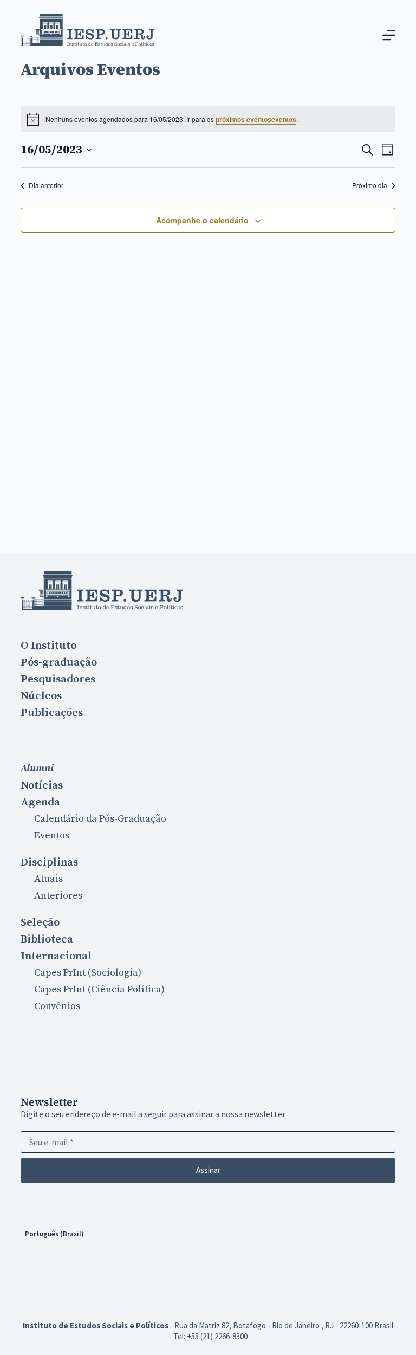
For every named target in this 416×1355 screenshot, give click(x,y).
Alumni (37, 768)
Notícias (42, 785)
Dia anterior (46, 185)
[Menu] (388, 35)
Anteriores (58, 895)
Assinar (208, 1170)
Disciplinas (49, 862)
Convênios (57, 1006)
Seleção (40, 922)
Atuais (48, 879)
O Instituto (48, 645)
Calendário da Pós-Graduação (100, 818)
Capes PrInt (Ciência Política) (99, 989)
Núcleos (41, 696)
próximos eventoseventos (256, 119)
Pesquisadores (58, 679)
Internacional (56, 956)
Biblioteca (47, 939)
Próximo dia (369, 185)
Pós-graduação (59, 662)
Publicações (52, 713)
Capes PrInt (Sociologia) (87, 972)
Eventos (51, 835)
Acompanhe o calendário (202, 220)
